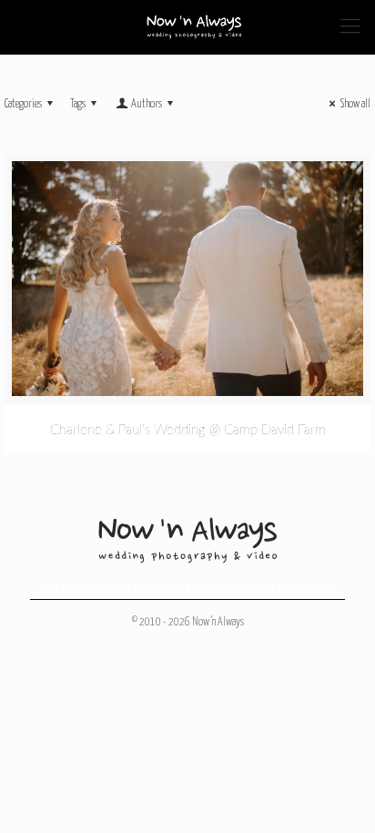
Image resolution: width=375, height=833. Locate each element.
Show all (355, 104)
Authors (146, 104)
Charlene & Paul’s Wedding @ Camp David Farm (188, 430)
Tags (78, 104)
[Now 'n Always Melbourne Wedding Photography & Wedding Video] (194, 27)
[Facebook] (175, 648)
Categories (23, 104)
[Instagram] (199, 648)
